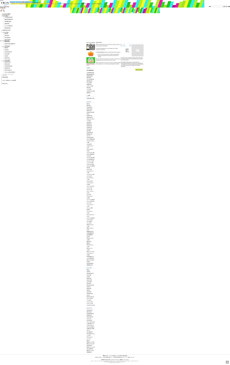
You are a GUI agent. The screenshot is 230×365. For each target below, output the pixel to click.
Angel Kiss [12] (8, 61)
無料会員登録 (98, 3)
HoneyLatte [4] (7, 39)
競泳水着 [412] (8, 27)
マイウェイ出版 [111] (91, 217)
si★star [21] (89, 288)
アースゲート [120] (90, 160)
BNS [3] (6, 47)
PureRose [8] (89, 127)
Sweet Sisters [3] (8, 70)
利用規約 (121, 359)
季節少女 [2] (89, 241)
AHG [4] (6, 33)
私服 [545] (89, 92)
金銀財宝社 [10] (90, 264)
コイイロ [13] (89, 175)
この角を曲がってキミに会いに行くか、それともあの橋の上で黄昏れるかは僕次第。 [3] (90, 327)
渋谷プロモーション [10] (90, 245)
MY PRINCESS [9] (8, 65)
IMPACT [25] (7, 41)
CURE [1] (7, 49)
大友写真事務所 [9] (90, 233)
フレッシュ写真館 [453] (90, 208)
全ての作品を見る (6, 14)
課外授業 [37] (89, 352)
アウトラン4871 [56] (91, 157)
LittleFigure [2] (7, 45)
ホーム (1, 6)
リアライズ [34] (90, 219)
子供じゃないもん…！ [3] (90, 337)
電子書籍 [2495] (8, 21)
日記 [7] (88, 340)
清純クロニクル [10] (90, 343)
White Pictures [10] (90, 296)
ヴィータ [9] (89, 222)
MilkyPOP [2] (89, 123)
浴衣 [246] (89, 87)
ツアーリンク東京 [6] (91, 199)
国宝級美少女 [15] (90, 231)
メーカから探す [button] (5, 32)
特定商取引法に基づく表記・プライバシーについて (110, 359)
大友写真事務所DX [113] (90, 235)
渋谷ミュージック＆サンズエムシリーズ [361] (90, 253)
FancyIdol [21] (7, 37)
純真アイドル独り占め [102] (90, 260)
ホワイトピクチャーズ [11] (90, 215)
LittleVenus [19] (90, 117)
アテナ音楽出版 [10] (90, 159)
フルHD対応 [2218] (8, 17)
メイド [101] (89, 89)
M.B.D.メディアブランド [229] (90, 119)
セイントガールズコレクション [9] (90, 187)
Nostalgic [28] (89, 125)
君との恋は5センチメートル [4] (91, 334)
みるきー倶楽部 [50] (90, 154)
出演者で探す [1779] (6, 30)
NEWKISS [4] (7, 68)
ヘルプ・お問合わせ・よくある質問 (115, 355)
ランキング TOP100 (6, 13)
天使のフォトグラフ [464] (90, 239)
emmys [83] (7, 53)
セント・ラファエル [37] (90, 192)
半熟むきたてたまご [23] (90, 225)
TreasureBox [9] (90, 132)
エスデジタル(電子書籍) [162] (91, 166)
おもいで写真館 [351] (91, 139)
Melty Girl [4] (7, 63)
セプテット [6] (89, 189)
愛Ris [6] (88, 243)
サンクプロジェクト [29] (90, 178)
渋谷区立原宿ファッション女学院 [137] (90, 257)
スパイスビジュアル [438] (90, 183)
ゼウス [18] (89, 194)
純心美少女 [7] (89, 345)
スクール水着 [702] (8, 25)
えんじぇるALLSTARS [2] (10, 72)
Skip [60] (88, 290)
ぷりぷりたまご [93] (90, 152)
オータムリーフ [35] (90, 174)
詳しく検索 (228, 6)
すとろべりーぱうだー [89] (90, 141)
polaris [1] (88, 286)
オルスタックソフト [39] (90, 171)
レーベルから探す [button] (6, 46)
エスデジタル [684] (90, 164)
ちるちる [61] (89, 144)
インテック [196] (90, 162)
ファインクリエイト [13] (90, 205)
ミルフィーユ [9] (90, 303)
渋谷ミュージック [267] (90, 249)
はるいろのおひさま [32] (90, 150)
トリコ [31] (89, 300)
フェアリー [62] (90, 301)
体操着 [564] (89, 84)
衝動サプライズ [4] (90, 350)
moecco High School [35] (89, 282)
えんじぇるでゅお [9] (9, 74)
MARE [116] (7, 57)
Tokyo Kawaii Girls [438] (89, 129)
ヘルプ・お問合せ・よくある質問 (9, 80)
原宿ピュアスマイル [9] (90, 229)
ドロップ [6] (89, 202)
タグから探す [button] (5, 15)
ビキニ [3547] (89, 82)
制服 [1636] (7, 23)
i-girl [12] (6, 55)
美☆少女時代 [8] (90, 348)
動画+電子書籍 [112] (9, 19)
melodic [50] (89, 122)
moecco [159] (7, 59)
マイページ (4, 74)
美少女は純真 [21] (90, 263)
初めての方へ (84, 3)
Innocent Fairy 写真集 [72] (10, 43)
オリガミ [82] (89, 169)
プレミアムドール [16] (90, 212)
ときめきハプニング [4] (90, 146)
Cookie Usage (6, 6)
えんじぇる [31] (90, 298)
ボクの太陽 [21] (90, 331)
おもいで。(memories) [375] (90, 136)
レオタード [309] (90, 85)
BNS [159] (7, 35)
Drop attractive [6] (8, 51)
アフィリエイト (126, 359)
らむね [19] (89, 155)
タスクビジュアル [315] (90, 197)
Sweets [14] (89, 291)
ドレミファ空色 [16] (90, 201)
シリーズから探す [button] (6, 60)
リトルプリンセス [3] (91, 305)
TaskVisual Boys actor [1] (90, 294)
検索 (210, 6)
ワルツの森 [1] (89, 221)
